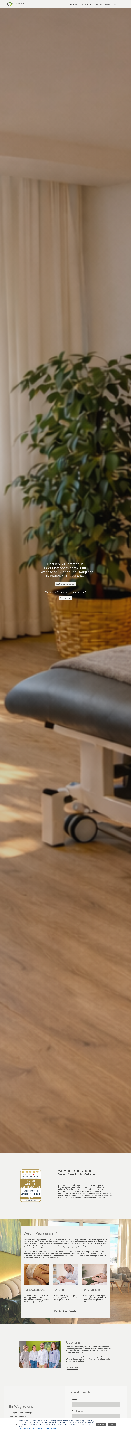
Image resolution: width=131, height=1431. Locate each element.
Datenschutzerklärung (26, 1428)
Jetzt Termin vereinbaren (65, 584)
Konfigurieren (51, 1428)
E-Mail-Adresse (78, 1411)
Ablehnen (112, 1425)
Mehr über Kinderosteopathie (65, 1311)
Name (74, 1400)
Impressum (40, 1428)
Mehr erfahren (65, 598)
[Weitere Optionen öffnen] (121, 4)
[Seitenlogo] (15, 4)
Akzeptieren (101, 1425)
